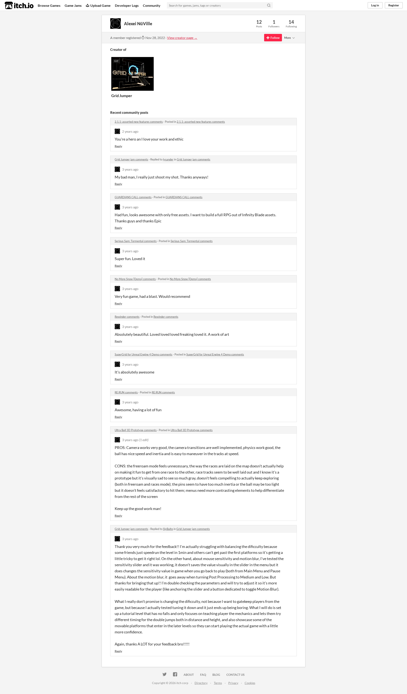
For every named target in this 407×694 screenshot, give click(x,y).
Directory (201, 683)
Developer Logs (127, 5)
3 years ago (130, 169)
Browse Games (49, 5)
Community (151, 5)
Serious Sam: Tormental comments (136, 241)
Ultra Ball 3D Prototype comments (136, 430)
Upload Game (100, 5)
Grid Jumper (121, 95)
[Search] (269, 5)
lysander (168, 159)
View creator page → (182, 38)
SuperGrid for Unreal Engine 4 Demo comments (143, 354)
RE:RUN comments (126, 392)
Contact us (235, 674)
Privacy (233, 683)
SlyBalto (168, 529)
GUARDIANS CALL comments (133, 197)
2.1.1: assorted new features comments (139, 121)
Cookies (250, 683)
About (189, 674)
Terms (218, 683)
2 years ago (130, 131)
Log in (375, 5)
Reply (118, 146)
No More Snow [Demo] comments (135, 279)
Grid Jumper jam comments (131, 159)
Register (393, 5)
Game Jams (73, 5)
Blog (216, 674)
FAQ (203, 674)
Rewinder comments (127, 316)
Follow (275, 37)
